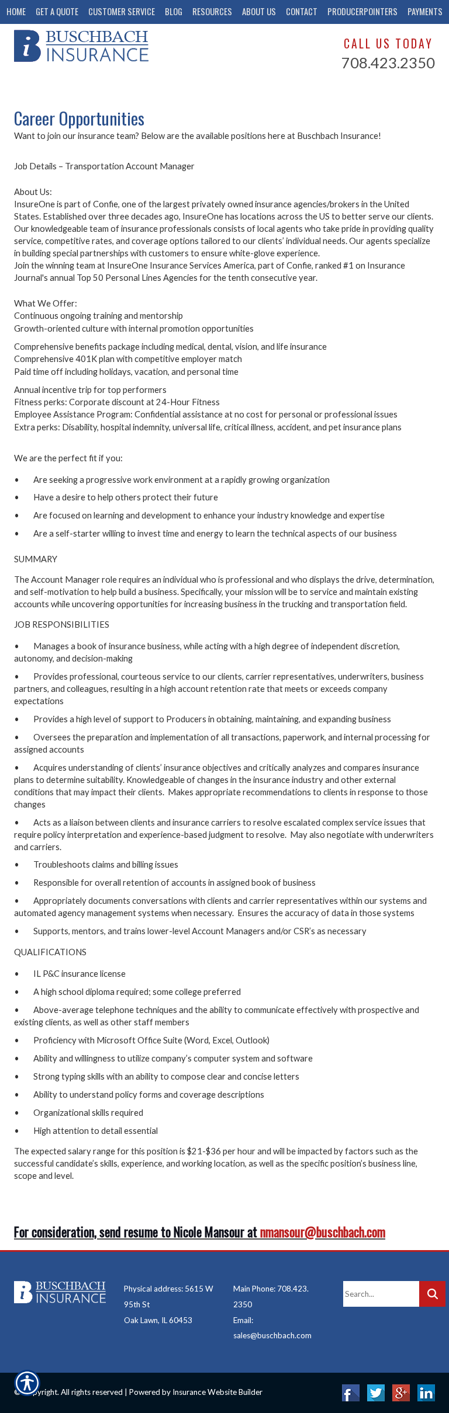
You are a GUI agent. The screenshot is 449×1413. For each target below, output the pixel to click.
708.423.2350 (388, 62)
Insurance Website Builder (217, 1392)
